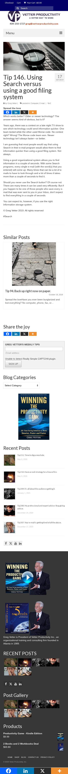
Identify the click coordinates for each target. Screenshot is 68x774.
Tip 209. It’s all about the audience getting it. (36, 489)
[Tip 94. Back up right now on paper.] (34, 264)
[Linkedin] (16, 112)
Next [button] (62, 279)
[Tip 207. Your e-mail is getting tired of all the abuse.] (10, 671)
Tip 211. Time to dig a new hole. (31, 455)
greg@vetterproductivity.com (41, 23)
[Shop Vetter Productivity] (33, 416)
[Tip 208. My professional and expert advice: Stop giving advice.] (52, 662)
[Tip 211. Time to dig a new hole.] (10, 662)
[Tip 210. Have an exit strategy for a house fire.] (24, 662)
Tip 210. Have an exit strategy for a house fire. (37, 472)
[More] (33, 112)
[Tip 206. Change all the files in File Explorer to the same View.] (24, 671)
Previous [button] (6, 279)
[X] (24, 112)
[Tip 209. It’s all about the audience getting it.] (38, 662)
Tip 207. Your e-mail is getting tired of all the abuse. (39, 522)
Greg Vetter (12, 103)
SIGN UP (13, 364)
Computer (34, 103)
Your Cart (34, 2)
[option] (34, 277)
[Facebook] (7, 112)
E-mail (41, 103)
